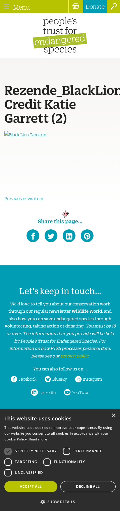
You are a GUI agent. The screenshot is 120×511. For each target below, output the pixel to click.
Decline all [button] (88, 486)
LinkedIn (47, 392)
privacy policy (74, 355)
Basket (75, 6)
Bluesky (59, 379)
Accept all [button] (31, 486)
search (113, 6)
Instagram (92, 379)
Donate (95, 6)
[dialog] (60, 460)
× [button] (113, 415)
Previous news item (23, 198)
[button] (60, 501)
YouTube (80, 392)
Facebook (27, 379)
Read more (38, 439)
